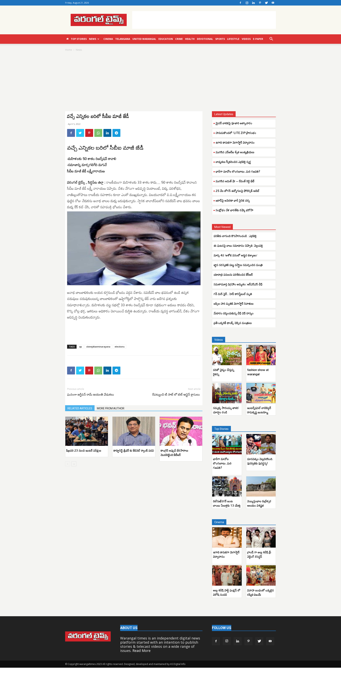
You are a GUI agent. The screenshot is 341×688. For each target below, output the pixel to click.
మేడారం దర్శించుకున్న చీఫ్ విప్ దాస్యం (234, 313)
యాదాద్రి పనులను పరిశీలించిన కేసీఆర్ (233, 274)
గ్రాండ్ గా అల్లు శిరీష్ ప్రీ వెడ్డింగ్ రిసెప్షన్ (259, 554)
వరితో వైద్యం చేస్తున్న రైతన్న (223, 372)
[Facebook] (240, 3)
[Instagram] (247, 3)
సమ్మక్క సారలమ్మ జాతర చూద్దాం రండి (226, 410)
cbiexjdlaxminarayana (98, 346)
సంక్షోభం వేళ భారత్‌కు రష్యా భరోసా (234, 210)
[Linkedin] (253, 3)
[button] (271, 39)
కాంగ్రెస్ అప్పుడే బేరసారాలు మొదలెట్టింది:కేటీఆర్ (174, 452)
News (92, 39)
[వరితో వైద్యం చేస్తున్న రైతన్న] (227, 355)
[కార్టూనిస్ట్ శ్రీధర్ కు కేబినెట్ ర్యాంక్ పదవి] (133, 431)
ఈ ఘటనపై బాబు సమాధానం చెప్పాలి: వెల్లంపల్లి (238, 245)
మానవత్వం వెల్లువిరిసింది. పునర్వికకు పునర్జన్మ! (260, 461)
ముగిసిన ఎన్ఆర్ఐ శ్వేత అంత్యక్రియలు (235, 152)
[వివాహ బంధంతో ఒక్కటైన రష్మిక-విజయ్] (261, 575)
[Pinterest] (260, 3)
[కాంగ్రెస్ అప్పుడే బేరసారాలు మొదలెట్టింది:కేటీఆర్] (181, 431)
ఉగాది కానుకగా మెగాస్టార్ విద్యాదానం (235, 142)
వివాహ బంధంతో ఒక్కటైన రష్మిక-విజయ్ (260, 592)
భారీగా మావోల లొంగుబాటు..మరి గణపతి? (238, 171)
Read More (141, 650)
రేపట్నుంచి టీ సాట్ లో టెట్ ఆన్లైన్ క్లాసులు (176, 394)
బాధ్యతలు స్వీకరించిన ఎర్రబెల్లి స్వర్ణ (233, 162)
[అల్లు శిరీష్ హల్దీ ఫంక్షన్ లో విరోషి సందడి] (227, 575)
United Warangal (144, 39)
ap (80, 346)
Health (190, 39)
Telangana (122, 39)
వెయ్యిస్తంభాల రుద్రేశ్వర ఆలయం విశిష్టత (259, 503)
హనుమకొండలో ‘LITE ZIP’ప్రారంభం (236, 133)
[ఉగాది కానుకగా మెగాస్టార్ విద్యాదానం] (227, 537)
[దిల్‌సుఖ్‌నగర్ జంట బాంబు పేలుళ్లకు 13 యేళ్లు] (227, 486)
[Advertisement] (204, 20)
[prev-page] (67, 463)
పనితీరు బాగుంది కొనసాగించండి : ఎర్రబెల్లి (235, 236)
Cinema (108, 39)
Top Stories (79, 39)
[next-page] (73, 463)
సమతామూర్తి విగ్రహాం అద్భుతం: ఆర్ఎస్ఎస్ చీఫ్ (238, 284)
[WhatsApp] (98, 133)
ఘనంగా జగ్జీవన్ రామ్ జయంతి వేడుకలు (90, 394)
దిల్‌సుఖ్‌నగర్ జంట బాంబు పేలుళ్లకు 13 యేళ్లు (227, 503)
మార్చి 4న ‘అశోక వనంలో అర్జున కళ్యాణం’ (235, 255)
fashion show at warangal (258, 372)
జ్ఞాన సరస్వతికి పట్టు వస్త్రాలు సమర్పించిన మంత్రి (238, 265)
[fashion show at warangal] (261, 355)
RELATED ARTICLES (79, 408)
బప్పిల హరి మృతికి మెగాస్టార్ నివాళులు (234, 303)
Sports (220, 39)
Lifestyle (233, 39)
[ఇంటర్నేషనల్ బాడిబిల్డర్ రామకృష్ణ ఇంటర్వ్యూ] (261, 393)
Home (68, 49)
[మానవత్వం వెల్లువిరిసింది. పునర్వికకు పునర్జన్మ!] (261, 444)
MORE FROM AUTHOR (110, 408)
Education (165, 39)
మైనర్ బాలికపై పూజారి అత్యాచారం (234, 123)
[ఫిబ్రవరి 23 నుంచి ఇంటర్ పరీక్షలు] (86, 431)
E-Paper (258, 39)
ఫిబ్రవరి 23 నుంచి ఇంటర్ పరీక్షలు (83, 450)
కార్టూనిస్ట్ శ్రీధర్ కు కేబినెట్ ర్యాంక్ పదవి (133, 450)
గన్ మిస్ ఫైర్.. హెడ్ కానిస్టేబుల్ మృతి (233, 294)
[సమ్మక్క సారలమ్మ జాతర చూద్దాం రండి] (227, 393)
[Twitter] (266, 3)
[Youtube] (273, 3)
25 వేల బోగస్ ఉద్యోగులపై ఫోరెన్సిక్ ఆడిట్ (237, 191)
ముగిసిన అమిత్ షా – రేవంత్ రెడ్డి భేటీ (235, 181)
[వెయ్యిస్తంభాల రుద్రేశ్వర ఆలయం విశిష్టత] (261, 486)
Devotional (205, 39)
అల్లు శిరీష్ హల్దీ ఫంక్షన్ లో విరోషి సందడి (226, 592)
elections (120, 346)
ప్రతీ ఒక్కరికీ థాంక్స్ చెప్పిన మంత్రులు (233, 323)
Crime (179, 39)
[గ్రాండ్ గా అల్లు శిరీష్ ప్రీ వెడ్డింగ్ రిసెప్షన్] (261, 537)
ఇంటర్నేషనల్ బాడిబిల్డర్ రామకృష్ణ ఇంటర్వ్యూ (259, 410)
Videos (246, 39)
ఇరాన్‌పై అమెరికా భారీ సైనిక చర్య (233, 200)
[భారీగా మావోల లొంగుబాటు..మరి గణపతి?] (227, 444)
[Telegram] (116, 133)
